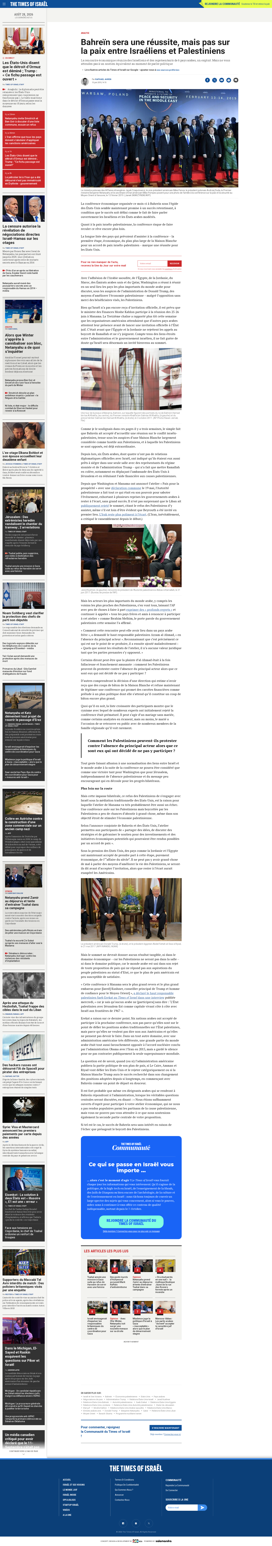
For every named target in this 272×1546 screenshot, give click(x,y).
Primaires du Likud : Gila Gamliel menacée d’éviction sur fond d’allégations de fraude (19, 671)
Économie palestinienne (126, 1396)
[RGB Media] (138, 1541)
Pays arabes (159, 1396)
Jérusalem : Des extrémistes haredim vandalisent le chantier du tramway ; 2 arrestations (23, 522)
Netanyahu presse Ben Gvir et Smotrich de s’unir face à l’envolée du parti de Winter (22, 382)
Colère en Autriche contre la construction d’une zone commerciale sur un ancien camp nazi (23, 824)
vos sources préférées (168, 70)
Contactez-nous (122, 1500)
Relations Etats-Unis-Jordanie (96, 1405)
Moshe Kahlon (100, 1408)
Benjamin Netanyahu (130, 1411)
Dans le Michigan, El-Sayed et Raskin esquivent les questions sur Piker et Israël (22, 1356)
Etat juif (86, 1408)
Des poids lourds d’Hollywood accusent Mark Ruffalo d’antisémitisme (119, 1282)
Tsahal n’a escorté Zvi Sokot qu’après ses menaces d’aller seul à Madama (23, 943)
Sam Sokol (12, 329)
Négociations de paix (93, 1399)
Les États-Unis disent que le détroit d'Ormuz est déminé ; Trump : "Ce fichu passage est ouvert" (22, 160)
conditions (169, 269)
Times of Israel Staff (14, 84)
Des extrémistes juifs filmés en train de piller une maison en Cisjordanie (23, 931)
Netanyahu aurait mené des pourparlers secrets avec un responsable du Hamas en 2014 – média (20, 287)
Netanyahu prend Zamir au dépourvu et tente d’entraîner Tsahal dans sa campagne (142, 1283)
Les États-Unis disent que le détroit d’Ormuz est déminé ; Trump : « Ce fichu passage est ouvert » (22, 71)
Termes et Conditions (124, 1479)
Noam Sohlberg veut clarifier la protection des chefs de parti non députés (23, 616)
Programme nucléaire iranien (129, 1413)
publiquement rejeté (95, 506)
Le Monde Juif (70, 1490)
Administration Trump (116, 1399)
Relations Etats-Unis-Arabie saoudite (127, 1408)
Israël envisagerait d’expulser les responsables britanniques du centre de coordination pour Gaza (97, 1326)
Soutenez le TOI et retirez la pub (255, 4)
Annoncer (119, 1495)
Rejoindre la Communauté (222, 4)
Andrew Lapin (13, 1370)
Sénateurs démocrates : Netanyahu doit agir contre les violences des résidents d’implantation (20, 957)
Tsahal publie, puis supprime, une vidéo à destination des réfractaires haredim (21, 556)
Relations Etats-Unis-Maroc (159, 1408)
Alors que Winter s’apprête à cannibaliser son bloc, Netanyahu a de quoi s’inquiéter (23, 343)
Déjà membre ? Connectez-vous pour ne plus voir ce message (131, 1231)
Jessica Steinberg (13, 464)
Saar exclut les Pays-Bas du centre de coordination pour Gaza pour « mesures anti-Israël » (23, 775)
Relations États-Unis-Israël (141, 1399)
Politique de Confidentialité (127, 1485)
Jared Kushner (163, 1399)
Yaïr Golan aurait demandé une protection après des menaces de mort (20, 658)
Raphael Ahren (103, 79)
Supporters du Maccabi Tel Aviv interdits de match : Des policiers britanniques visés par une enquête (23, 1285)
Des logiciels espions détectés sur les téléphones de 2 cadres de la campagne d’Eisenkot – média (20, 646)
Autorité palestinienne (122, 1402)
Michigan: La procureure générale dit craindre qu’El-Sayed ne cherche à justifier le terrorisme (23, 1406)
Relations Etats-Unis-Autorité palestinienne (133, 1405)
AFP (9, 833)
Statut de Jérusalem (165, 1405)
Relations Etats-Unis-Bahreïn (96, 1402)
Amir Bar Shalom (15, 893)
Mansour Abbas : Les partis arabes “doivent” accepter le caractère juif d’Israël (164, 1323)
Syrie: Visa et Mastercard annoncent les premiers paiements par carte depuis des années (22, 1132)
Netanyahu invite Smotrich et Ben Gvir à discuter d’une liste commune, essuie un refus (22, 121)
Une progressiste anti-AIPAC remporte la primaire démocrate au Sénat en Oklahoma (23, 1419)
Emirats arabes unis (92, 1411)
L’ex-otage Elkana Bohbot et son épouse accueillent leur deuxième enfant (23, 456)
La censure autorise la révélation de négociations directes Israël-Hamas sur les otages (21, 234)
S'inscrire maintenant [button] (165, 1427)
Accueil (67, 1479)
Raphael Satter (12, 1076)
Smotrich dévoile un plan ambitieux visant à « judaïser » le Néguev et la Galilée (21, 395)
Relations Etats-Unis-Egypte (163, 1402)
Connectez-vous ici (172, 1434)
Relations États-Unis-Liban (164, 1411)
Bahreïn (108, 1396)
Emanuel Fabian (14, 724)
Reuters (9, 1294)
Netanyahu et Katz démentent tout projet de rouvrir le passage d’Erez (23, 716)
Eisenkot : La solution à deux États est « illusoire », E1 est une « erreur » (22, 1198)
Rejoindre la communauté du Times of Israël (131, 1222)
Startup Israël (71, 1505)
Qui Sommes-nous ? (124, 1490)
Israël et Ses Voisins (92, 1396)
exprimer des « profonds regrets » (149, 610)
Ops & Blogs (69, 1500)
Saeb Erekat (141, 1402)
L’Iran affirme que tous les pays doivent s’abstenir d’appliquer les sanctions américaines (23, 140)
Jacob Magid (27, 724)
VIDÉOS (66, 1510)
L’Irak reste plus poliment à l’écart (122, 514)
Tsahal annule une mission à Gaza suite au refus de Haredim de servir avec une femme (96, 1282)
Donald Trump (111, 1411)
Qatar (145, 1411)
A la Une (67, 1515)
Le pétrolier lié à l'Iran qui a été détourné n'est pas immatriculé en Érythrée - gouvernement (23, 180)
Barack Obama (105, 1413)
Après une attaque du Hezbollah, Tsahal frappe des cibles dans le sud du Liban (23, 1006)
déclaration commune (126, 488)
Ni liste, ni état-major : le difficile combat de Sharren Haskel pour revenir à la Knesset (21, 408)
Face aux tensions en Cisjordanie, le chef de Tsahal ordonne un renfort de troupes (23, 1232)
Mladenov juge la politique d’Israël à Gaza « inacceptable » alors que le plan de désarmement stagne (142, 1326)
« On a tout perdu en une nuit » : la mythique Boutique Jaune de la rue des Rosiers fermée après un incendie (165, 1284)
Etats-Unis (145, 1396)
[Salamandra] (163, 1541)
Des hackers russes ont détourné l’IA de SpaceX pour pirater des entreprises (24, 1068)
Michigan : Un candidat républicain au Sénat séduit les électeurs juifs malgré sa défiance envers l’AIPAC (23, 1393)
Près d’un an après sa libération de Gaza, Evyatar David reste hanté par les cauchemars (21, 273)
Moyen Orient (89, 1413)
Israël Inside (69, 1495)
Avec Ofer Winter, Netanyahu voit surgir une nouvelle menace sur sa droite (119, 1324)
